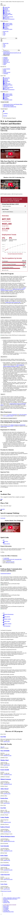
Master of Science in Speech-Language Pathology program (13, 289)
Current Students (6, 52)
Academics (5, 58)
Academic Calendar (8, 24)
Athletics (5, 63)
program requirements (12, 414)
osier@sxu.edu (6, 741)
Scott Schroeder (5, 846)
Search (2, 38)
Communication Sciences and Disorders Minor (12, 104)
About (4, 64)
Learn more (3, 518)
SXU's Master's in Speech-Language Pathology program (13, 365)
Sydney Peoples (5, 817)
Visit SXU (3, 509)
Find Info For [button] (6, 51)
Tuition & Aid (6, 59)
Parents (11, 52)
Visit (4, 32)
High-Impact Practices (5, 317)
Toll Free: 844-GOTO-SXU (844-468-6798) (12, 559)
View (2, 499)
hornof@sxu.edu (6, 793)
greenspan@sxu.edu (7, 784)
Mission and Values (8, 14)
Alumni (14, 52)
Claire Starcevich (5, 874)
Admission (5, 57)
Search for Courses (8, 29)
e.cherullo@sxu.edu (7, 774)
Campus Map (7, 7)
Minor (2, 394)
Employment (7, 10)
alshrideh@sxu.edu (7, 755)
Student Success (6, 62)
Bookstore (6, 28)
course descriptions (23, 414)
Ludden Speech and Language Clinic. (13, 302)
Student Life (5, 60)
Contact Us (5, 900)
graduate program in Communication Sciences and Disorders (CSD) (13, 425)
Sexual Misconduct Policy (8, 911)
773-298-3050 (6, 558)
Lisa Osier (3, 736)
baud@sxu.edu (6, 765)
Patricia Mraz (4, 798)
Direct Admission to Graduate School (8, 418)
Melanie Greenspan (6, 779)
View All (2, 746)
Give (4, 34)
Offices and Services (8, 16)
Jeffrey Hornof (4, 788)
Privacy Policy (6, 905)
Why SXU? (3, 356)
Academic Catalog (8, 23)
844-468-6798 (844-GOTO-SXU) (10, 899)
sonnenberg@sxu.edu (7, 869)
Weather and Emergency (9, 19)
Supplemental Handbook (6, 573)
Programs (5, 115)
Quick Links (6, 55)
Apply (4, 33)
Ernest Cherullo (5, 769)
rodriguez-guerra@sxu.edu (8, 841)
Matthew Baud (5, 760)
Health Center (7, 13)
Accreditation (6, 908)
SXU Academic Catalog (8, 415)
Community (7, 25)
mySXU (6, 15)
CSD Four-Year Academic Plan (9, 106)
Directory (6, 9)
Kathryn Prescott (5, 827)
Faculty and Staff (6, 72)
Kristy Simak (4, 855)
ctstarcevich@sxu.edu (7, 879)
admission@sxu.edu (10, 561)
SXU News (6, 17)
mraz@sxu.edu (6, 803)
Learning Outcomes (4, 337)
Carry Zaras (4, 884)
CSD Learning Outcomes (8, 105)
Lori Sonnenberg (5, 865)
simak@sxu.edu (6, 860)
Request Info (5, 31)
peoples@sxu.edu (7, 822)
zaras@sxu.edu (6, 888)
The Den (6, 8)
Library (5, 26)
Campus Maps (6, 901)
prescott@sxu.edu (7, 831)
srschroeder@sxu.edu (7, 850)
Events (5, 12)
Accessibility (5, 909)
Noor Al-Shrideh (5, 750)
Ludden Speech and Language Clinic (8, 296)
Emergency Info (6, 902)
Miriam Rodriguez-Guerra (8, 836)
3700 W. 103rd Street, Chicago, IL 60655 (11, 897)
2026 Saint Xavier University (9, 904)
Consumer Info (6, 910)
